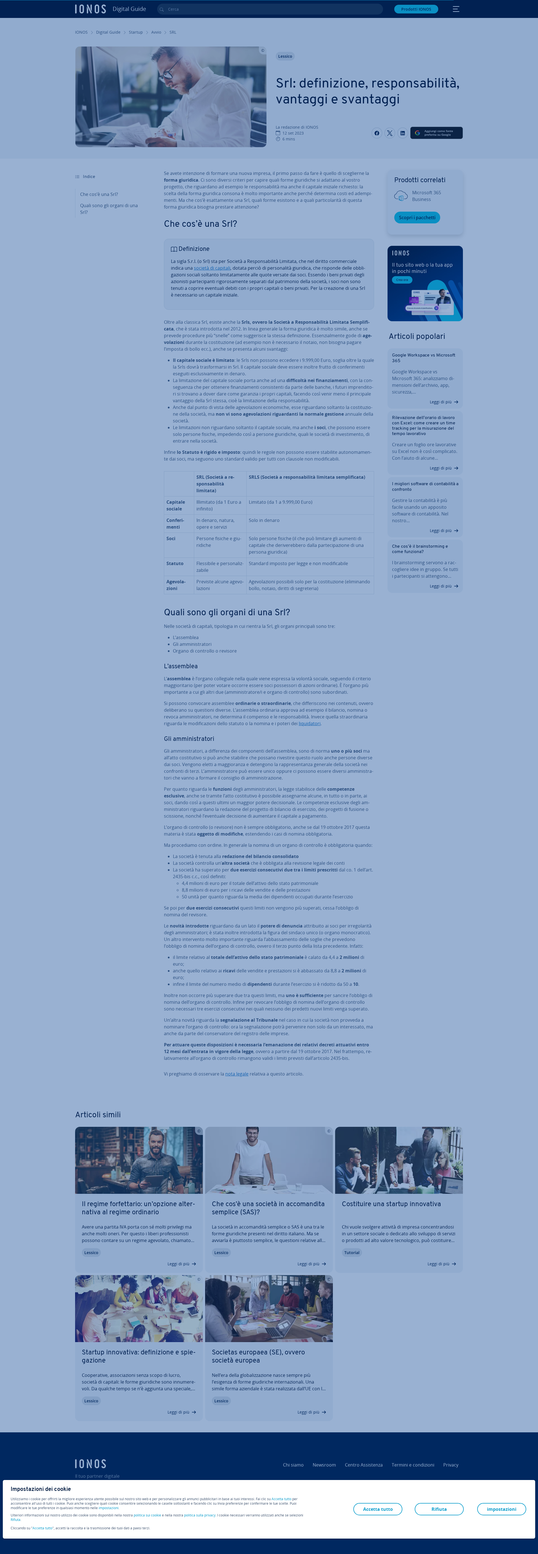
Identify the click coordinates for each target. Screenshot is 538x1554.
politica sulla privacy (199, 1515)
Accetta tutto (281, 1499)
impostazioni (109, 1508)
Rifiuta (15, 1520)
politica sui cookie (147, 1515)
